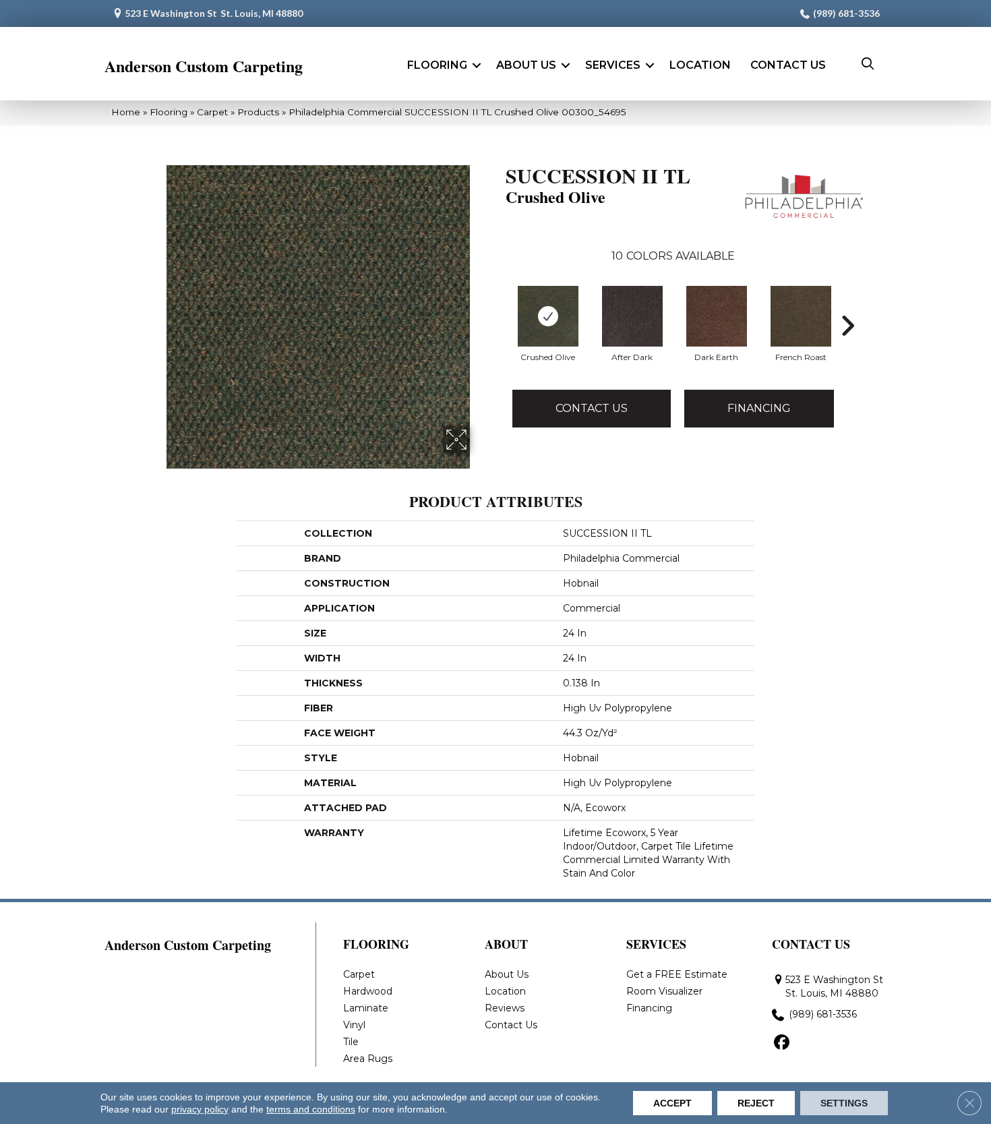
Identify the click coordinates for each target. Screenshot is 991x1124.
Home (125, 112)
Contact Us (788, 65)
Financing (759, 408)
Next (847, 325)
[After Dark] (632, 316)
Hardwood (367, 991)
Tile (351, 1042)
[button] (476, 65)
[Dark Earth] (716, 316)
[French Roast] (801, 316)
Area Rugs (367, 1059)
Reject (756, 1103)
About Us (526, 65)
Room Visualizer (664, 991)
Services (612, 65)
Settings (844, 1103)
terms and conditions (310, 1109)
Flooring (437, 65)
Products (258, 112)
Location (700, 65)
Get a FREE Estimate (676, 974)
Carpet (212, 112)
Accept (672, 1103)
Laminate (365, 1008)
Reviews (504, 1008)
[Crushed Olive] (548, 316)
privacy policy (200, 1109)
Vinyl (354, 1025)
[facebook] (781, 1043)
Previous (499, 325)
